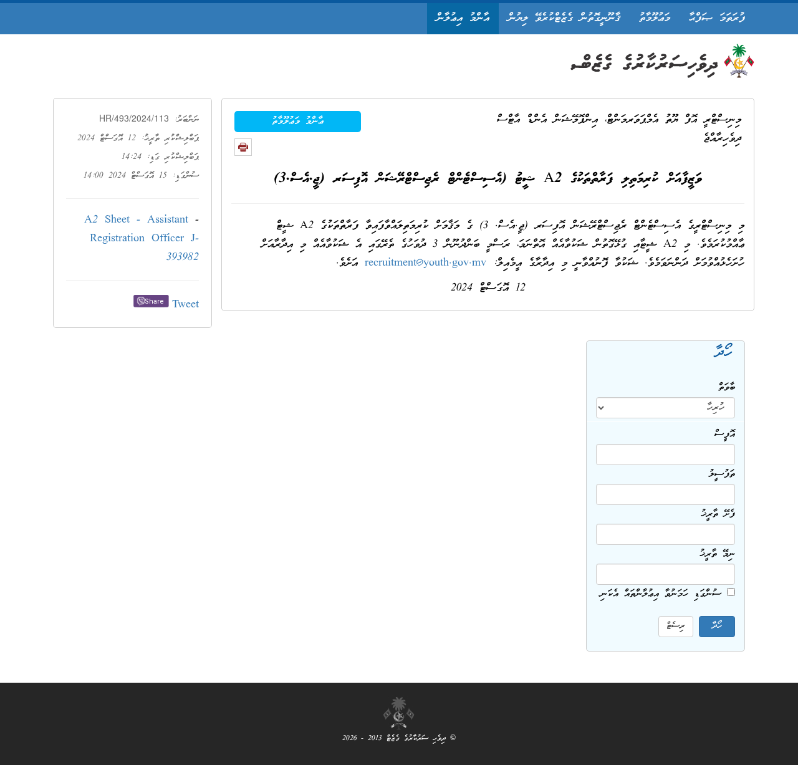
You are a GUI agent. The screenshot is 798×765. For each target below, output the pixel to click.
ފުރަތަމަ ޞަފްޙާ (717, 18)
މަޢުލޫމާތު (654, 18)
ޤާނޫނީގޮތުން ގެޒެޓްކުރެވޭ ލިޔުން (564, 18)
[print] (243, 147)
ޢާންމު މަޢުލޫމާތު (298, 121)
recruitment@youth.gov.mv (425, 263)
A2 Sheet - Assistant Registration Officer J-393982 (141, 239)
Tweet (185, 305)
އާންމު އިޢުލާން (462, 18)
